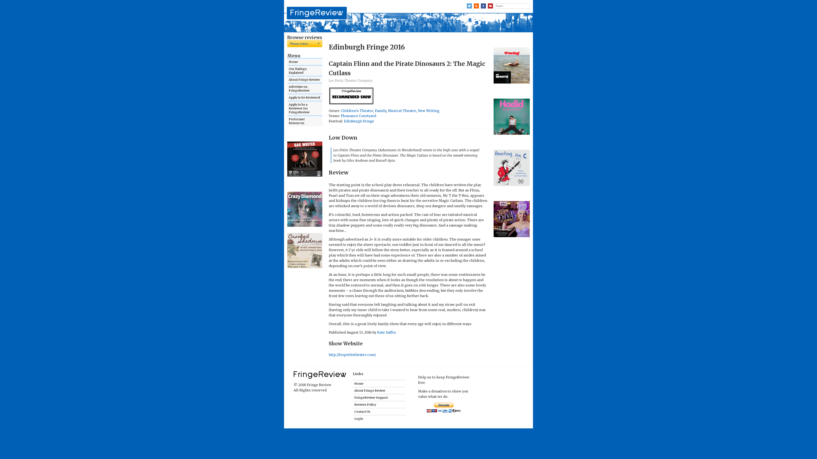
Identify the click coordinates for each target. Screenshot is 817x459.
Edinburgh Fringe (359, 121)
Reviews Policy (365, 405)
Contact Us (362, 412)
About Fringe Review (304, 80)
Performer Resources (297, 121)
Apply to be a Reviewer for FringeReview (299, 108)
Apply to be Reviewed (304, 97)
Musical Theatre (402, 111)
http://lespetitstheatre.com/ (352, 355)
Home (293, 62)
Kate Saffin (386, 332)
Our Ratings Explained (298, 71)
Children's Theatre (357, 111)
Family (380, 111)
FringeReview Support (371, 398)
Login (358, 419)
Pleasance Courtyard (358, 116)
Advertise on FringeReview (299, 88)
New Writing (428, 111)
